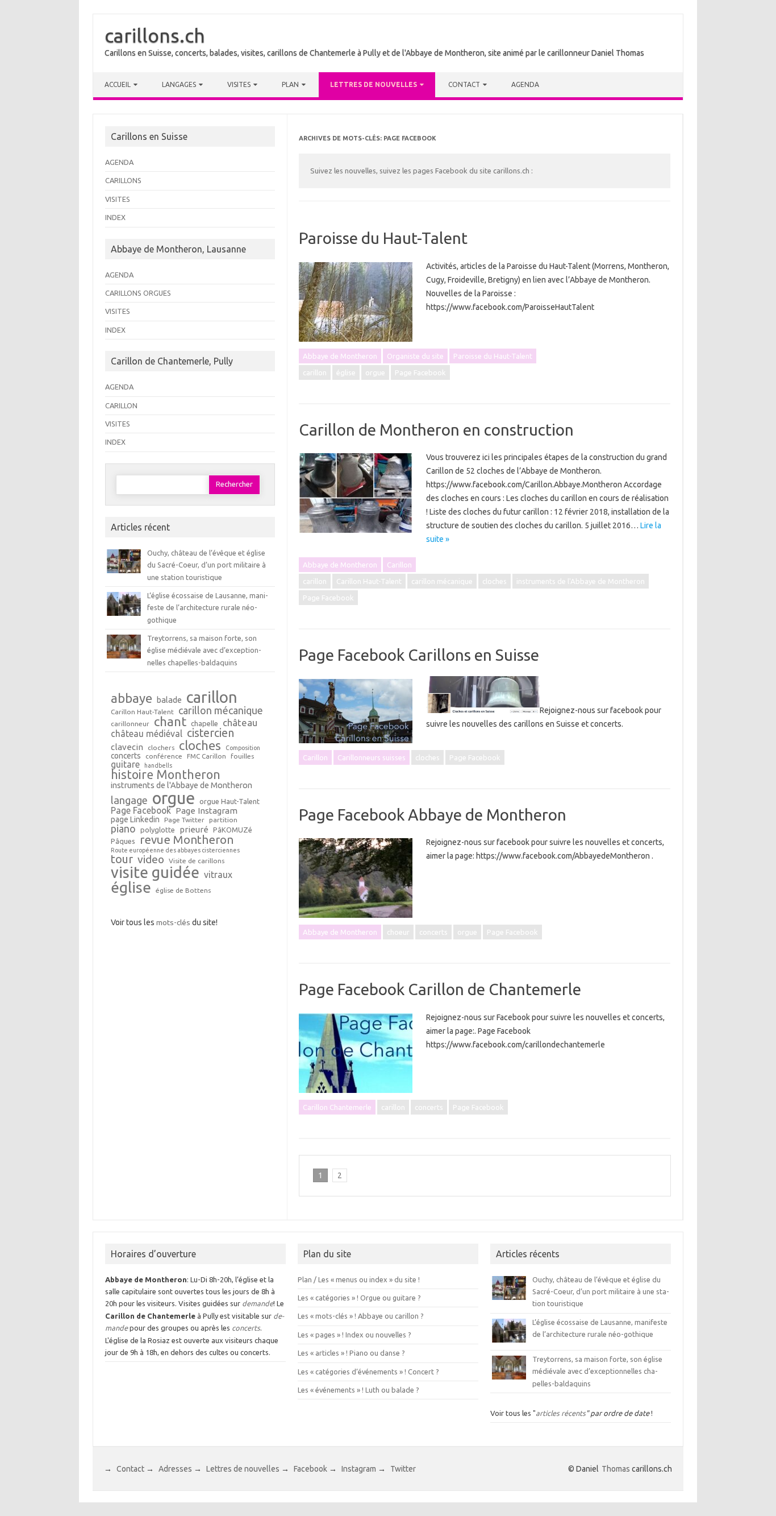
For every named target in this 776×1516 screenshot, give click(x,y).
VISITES (117, 199)
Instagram (358, 1468)
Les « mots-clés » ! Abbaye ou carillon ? (361, 1316)
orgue (375, 372)
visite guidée (155, 872)
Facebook (310, 1468)
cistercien (210, 733)
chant (170, 721)
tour (122, 859)
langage (129, 800)
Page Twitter (184, 820)
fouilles (242, 756)
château (240, 723)
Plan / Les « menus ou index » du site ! (359, 1279)
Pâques (123, 841)
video (150, 859)
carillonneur (130, 723)
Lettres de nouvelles (373, 84)
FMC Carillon (206, 756)
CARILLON (121, 405)
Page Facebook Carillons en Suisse (419, 655)
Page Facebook (420, 372)
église (346, 372)
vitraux (218, 875)
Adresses (175, 1468)
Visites (239, 84)
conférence (163, 756)
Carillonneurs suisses (371, 757)
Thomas (616, 1468)
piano (123, 828)
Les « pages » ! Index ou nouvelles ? (354, 1335)
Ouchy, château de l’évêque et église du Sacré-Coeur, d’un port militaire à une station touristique (206, 565)
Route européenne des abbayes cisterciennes (175, 850)
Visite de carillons (196, 861)
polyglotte (157, 830)
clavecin (127, 747)
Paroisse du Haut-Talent (383, 238)
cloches (494, 581)
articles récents (561, 1413)
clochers (161, 747)
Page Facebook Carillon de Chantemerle (440, 989)
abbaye (131, 698)
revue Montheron (186, 840)
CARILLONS (123, 180)
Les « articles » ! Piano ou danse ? (351, 1353)
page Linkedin (135, 820)
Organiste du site (415, 356)
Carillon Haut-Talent (369, 581)
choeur (398, 932)
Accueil (118, 84)
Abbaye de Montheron (340, 356)
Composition (243, 748)
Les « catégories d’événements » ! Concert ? (368, 1372)
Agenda (525, 84)
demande (257, 1303)
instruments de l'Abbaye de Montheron (580, 581)
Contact (464, 84)
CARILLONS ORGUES (138, 293)
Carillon (399, 565)
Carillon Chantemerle (337, 1107)
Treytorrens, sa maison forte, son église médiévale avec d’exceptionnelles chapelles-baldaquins (204, 650)
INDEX (115, 217)
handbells (158, 766)
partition (223, 820)
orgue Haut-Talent (229, 801)
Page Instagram (206, 810)
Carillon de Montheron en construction (436, 429)
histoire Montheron (165, 775)
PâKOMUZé (232, 830)
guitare (125, 764)
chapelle (204, 723)
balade (169, 700)
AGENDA (119, 162)
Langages (179, 84)
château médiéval (146, 734)
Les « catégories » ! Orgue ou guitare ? (359, 1298)
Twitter (403, 1468)
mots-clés (173, 922)
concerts (433, 932)
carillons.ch (155, 35)
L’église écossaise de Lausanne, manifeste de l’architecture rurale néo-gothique (207, 607)
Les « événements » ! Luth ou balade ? (358, 1390)
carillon (315, 372)
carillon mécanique (442, 581)
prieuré (194, 829)
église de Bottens (183, 890)
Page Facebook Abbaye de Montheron (432, 814)
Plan (290, 84)
